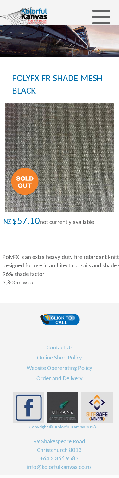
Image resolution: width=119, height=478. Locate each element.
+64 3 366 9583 (59, 459)
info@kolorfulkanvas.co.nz (59, 467)
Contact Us (59, 348)
